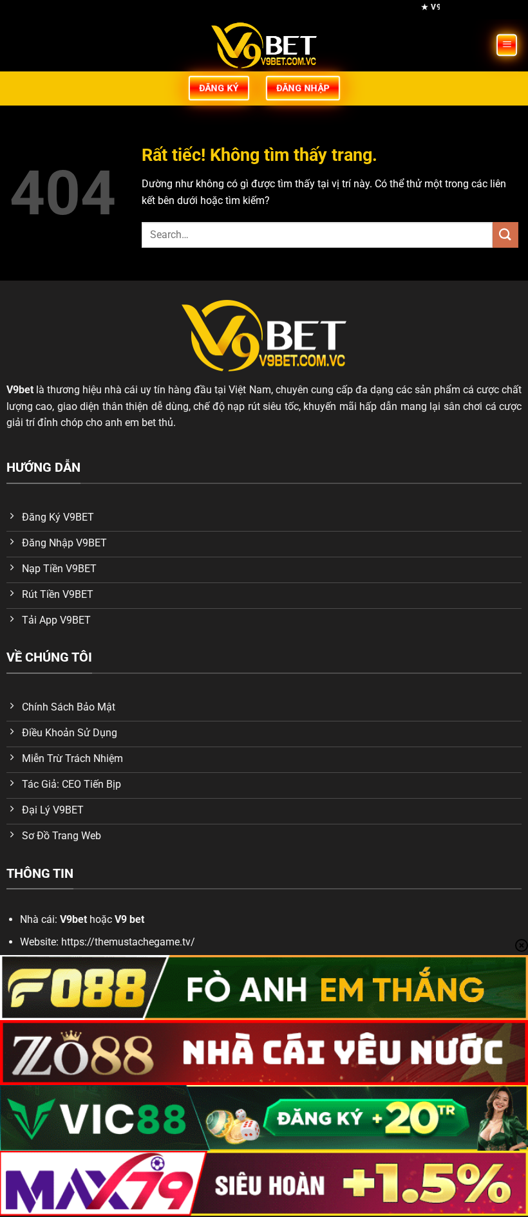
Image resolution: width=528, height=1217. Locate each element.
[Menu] (507, 45)
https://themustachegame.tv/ (128, 942)
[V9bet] (264, 45)
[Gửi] (505, 234)
